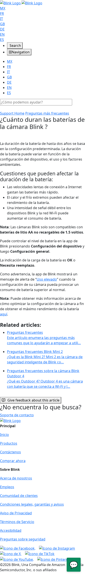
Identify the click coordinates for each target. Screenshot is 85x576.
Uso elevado (47, 279)
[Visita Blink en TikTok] (39, 553)
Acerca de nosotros (16, 478)
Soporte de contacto (17, 415)
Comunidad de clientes (19, 495)
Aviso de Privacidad (16, 513)
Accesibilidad (10, 530)
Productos (8, 443)
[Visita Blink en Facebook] (18, 548)
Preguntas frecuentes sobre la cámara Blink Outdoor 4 (45, 378)
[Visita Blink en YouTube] (17, 559)
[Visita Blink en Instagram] (57, 548)
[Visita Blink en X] (11, 553)
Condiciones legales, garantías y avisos (32, 504)
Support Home (12, 113)
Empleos (7, 487)
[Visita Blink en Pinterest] (54, 559)
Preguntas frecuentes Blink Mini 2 (45, 356)
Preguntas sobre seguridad (22, 539)
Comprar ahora (13, 460)
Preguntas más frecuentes (47, 113)
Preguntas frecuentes (44, 337)
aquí (3, 314)
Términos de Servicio (17, 521)
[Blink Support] (21, 2)
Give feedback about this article (33, 400)
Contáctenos (10, 452)
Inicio (4, 434)
